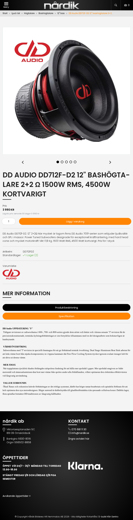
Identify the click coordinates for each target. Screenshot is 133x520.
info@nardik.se (80, 433)
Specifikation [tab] (66, 316)
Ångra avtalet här (78, 438)
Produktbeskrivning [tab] (66, 307)
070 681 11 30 (79, 429)
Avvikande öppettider (16, 496)
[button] (23, 162)
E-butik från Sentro (108, 516)
